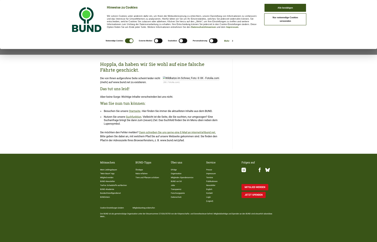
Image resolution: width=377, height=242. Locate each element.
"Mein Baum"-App (107, 173)
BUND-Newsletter (107, 181)
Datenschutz (176, 197)
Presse (209, 170)
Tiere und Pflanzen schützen (147, 177)
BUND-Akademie (107, 189)
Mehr (226, 41)
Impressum (232, 27)
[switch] (158, 40)
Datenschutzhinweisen (203, 27)
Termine (209, 177)
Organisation (176, 173)
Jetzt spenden (254, 194)
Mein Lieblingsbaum (108, 170)
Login (208, 197)
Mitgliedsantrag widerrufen (144, 208)
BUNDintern (105, 197)
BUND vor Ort (176, 181)
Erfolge (174, 170)
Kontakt (209, 193)
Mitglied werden (106, 177)
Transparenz (176, 189)
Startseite (134, 111)
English (209, 189)
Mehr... (103, 216)
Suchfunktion (133, 116)
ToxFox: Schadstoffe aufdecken (113, 185)
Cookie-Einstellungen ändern (112, 208)
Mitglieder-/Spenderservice (182, 177)
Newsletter (210, 185)
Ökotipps (139, 170)
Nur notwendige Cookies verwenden (285, 19)
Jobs (173, 185)
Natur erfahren (141, 173)
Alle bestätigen (285, 7)
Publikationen (212, 181)
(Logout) (209, 201)
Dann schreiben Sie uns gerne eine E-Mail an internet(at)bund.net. (177, 132)
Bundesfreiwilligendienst (110, 193)
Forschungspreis (178, 193)
